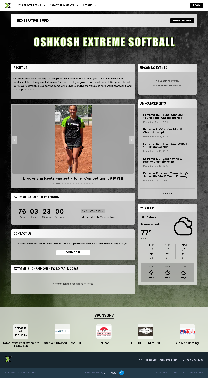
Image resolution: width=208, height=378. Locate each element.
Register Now (182, 20)
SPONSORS (104, 315)
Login (196, 5)
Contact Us (73, 252)
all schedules (165, 85)
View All (167, 193)
